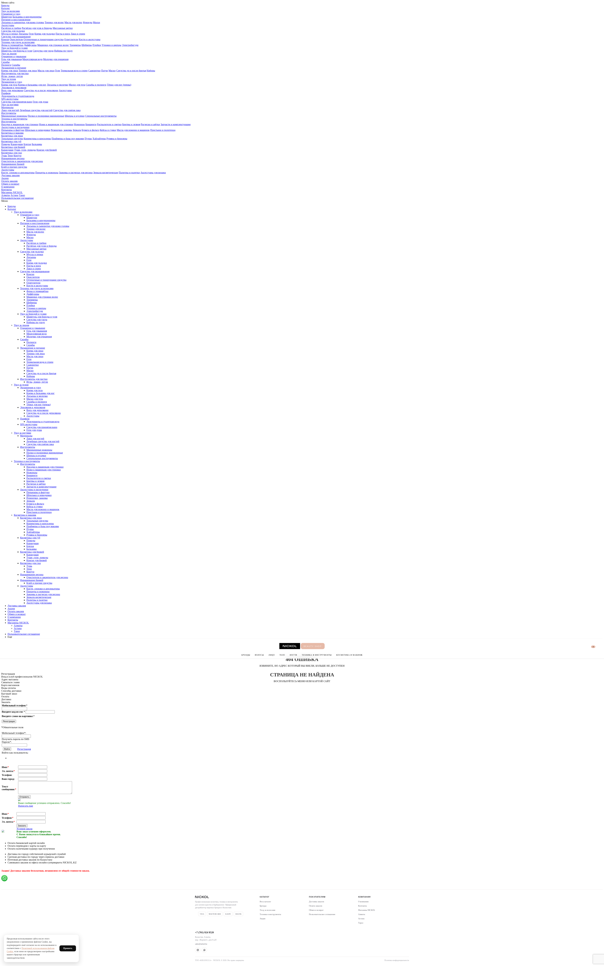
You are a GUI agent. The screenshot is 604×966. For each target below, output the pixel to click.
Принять (67, 948)
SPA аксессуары (9, 99)
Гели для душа (40, 101)
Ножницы (79, 124)
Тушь (4, 155)
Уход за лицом (9, 53)
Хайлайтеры (99, 138)
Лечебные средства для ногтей (36, 110)
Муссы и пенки (9, 33)
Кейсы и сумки (108, 130)
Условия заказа (24, 828)
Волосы (259, 655)
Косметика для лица (12, 135)
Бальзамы (37, 144)
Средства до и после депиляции (41, 90)
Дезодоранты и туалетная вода (17, 96)
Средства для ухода (43, 50)
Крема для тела (9, 84)
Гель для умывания (11, 59)
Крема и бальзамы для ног (32, 84)
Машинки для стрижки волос (53, 45)
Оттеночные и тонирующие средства (44, 39)
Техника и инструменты (14, 118)
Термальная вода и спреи (74, 70)
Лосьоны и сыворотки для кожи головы (22, 22)
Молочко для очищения (55, 59)
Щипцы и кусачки (74, 116)
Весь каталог (265, 901)
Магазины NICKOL (12, 192)
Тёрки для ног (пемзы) (119, 84)
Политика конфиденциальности (396, 960)
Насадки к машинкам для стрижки (19, 124)
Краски (5, 39)
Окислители (16, 39)
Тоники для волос (54, 22)
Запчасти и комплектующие (176, 124)
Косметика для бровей (13, 147)
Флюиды (87, 22)
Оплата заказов (9, 181)
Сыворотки (94, 70)
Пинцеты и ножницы (46, 172)
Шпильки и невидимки (37, 130)
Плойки (96, 45)
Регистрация (9, 721)
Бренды (5, 5)
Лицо (271, 655)
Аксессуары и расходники (15, 127)
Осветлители (71, 39)
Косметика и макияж (12, 133)
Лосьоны (23, 33)
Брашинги (90, 124)
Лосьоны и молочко (57, 84)
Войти (7, 749)
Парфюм (6, 93)
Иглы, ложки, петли (12, 76)
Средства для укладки (13, 31)
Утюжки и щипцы (111, 45)
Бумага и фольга (90, 130)
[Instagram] (197, 950)
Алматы (5, 195)
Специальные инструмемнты (101, 116)
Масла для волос (73, 22)
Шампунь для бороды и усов (16, 50)
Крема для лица (9, 70)
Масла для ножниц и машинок (133, 130)
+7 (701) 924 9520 (204, 932)
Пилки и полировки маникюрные (46, 116)
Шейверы (86, 45)
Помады (5, 144)
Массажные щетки (63, 28)
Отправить (24, 797)
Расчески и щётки (150, 124)
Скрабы (5, 62)
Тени (10, 155)
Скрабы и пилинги (96, 84)
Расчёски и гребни (11, 28)
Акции (5, 178)
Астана (14, 195)
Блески (27, 144)
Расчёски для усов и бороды (37, 28)
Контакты (6, 189)
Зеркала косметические (105, 172)
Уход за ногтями (10, 104)
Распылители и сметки (109, 124)
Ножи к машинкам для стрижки (56, 124)
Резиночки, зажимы (61, 130)
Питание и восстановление (16, 19)
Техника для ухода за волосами (18, 42)
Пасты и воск (63, 33)
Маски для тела (77, 84)
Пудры (88, 138)
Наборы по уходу (63, 50)
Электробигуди (130, 45)
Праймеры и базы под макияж (68, 138)
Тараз (22, 195)
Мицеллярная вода (32, 59)
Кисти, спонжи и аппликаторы (18, 172)
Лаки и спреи (78, 33)
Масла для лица (46, 70)
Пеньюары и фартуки (12, 130)
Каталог (5, 8)
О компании (7, 186)
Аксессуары (7, 25)
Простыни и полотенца (162, 130)
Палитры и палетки (129, 172)
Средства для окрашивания (16, 36)
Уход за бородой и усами (14, 48)
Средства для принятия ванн (16, 101)
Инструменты (8, 113)
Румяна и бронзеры (116, 138)
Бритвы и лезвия (131, 124)
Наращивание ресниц (13, 158)
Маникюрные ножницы (14, 116)
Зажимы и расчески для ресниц (76, 172)
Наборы (151, 70)
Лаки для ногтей (10, 110)
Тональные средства (12, 138)
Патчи (104, 70)
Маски (96, 22)
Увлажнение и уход (11, 82)
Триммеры (75, 45)
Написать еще (25, 806)
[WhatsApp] (204, 950)
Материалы (7, 107)
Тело (282, 655)
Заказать (22, 826)
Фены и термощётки (12, 45)
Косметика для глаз (11, 152)
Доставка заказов (10, 175)
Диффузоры (30, 45)
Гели (31, 33)
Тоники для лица (28, 70)
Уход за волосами (10, 11)
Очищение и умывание (13, 56)
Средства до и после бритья (131, 70)
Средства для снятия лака (67, 110)
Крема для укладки (44, 33)
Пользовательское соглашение (17, 198)
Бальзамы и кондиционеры (27, 16)
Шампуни (6, 16)
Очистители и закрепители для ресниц (22, 161)
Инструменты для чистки (15, 73)
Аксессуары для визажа (153, 172)
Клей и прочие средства (14, 167)
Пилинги (6, 65)
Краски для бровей (46, 150)
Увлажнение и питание (13, 67)
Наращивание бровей (12, 164)
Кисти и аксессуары (89, 39)
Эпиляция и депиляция (13, 87)
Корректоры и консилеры (37, 138)
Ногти (293, 655)
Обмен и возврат (10, 184)
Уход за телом (8, 79)
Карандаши (17, 144)
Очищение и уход (10, 14)
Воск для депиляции (12, 90)
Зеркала (77, 130)
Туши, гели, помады (25, 150)
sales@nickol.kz (201, 944)
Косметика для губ (11, 141)
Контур (17, 155)
